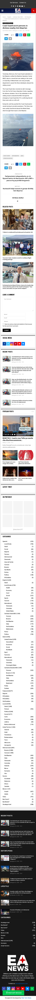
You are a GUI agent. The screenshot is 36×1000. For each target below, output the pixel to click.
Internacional (8, 557)
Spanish (5, 541)
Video (4, 796)
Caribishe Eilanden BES (11, 667)
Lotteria (6, 722)
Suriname (7, 771)
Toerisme (7, 655)
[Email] (27, 989)
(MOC (22, 155)
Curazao (6, 564)
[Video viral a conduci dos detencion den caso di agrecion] (10, 471)
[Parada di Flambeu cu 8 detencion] (5, 912)
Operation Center (7, 158)
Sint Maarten (5, 23)
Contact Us (22, 2)
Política (6, 575)
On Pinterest (7, 497)
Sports (6, 598)
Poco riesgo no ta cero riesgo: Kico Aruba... (9, 463)
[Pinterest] (18, 989)
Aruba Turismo (7, 727)
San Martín (7, 569)
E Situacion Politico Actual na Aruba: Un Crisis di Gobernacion (22, 401)
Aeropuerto (7, 745)
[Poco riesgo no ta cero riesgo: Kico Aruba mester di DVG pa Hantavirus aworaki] (10, 455)
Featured (5, 691)
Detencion (7, 781)
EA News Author (8, 30)
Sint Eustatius (10, 626)
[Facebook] (4, 989)
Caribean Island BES (10, 613)
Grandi (6, 791)
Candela (6, 786)
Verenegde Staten (11, 665)
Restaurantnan (8, 737)
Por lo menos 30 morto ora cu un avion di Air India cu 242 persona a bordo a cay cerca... (22, 901)
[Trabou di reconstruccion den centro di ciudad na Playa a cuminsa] (5, 880)
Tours (6, 740)
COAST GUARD (6, 155)
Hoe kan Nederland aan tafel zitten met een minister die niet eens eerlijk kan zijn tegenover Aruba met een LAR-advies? (22, 369)
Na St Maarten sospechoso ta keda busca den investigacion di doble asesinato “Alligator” (22, 857)
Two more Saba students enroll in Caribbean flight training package (17, 259)
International (8, 603)
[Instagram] (13, 989)
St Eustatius (7, 577)
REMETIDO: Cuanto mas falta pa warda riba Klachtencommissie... (18, 439)
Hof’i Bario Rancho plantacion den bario (24, 463)
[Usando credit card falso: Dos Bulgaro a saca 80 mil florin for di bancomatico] (5, 893)
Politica (6, 711)
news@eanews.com (21, 983)
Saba (7, 624)
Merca (6, 768)
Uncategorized (7, 804)
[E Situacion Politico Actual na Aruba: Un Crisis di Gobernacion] (7, 402)
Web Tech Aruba (26, 998)
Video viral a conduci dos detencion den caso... (10, 479)
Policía (6, 572)
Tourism (6, 600)
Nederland (9, 683)
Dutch (4, 637)
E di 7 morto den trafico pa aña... (25, 479)
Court (7, 593)
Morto (4, 789)
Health (8, 587)
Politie (6, 686)
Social (6, 549)
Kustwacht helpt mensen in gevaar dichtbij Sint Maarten (18, 189)
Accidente (7, 778)
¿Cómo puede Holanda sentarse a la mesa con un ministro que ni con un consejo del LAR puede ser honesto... (22, 391)
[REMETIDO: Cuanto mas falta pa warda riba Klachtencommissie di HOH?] (18, 425)
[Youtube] (23, 989)
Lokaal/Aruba (8, 639)
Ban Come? (6, 799)
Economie (9, 644)
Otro (5, 773)
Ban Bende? (6, 802)
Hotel (5, 732)
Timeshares (7, 734)
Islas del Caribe (8, 562)
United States (10, 611)
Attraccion (7, 742)
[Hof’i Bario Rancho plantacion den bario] (25, 455)
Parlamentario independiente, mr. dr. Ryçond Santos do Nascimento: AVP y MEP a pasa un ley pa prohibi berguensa (18, 178)
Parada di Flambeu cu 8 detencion (19, 910)
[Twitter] (8, 989)
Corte (6, 716)
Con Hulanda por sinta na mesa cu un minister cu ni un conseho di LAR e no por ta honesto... (22, 358)
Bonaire (6, 567)
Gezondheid (9, 642)
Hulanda (6, 765)
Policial (6, 709)
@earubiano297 (18, 529)
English (11, 23)
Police (6, 631)
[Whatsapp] (32, 989)
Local (4, 704)
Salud (6, 546)
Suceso (5, 776)
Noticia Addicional (9, 724)
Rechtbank (9, 649)
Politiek (6, 688)
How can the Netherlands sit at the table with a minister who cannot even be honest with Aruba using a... (22, 381)
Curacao (8, 616)
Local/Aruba (7, 544)
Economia (7, 719)
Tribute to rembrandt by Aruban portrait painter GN (18, 232)
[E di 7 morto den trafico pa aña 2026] (25, 471)
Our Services (14, 2)
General (6, 729)
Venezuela (7, 559)
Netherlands (9, 629)
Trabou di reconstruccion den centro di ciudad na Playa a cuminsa (21, 879)
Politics (6, 634)
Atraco (6, 784)
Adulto (6, 794)
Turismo (6, 554)
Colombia (9, 608)
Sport (6, 652)
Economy (9, 590)
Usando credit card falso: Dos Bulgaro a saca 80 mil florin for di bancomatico (21, 892)
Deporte (6, 551)
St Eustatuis (6, 696)
